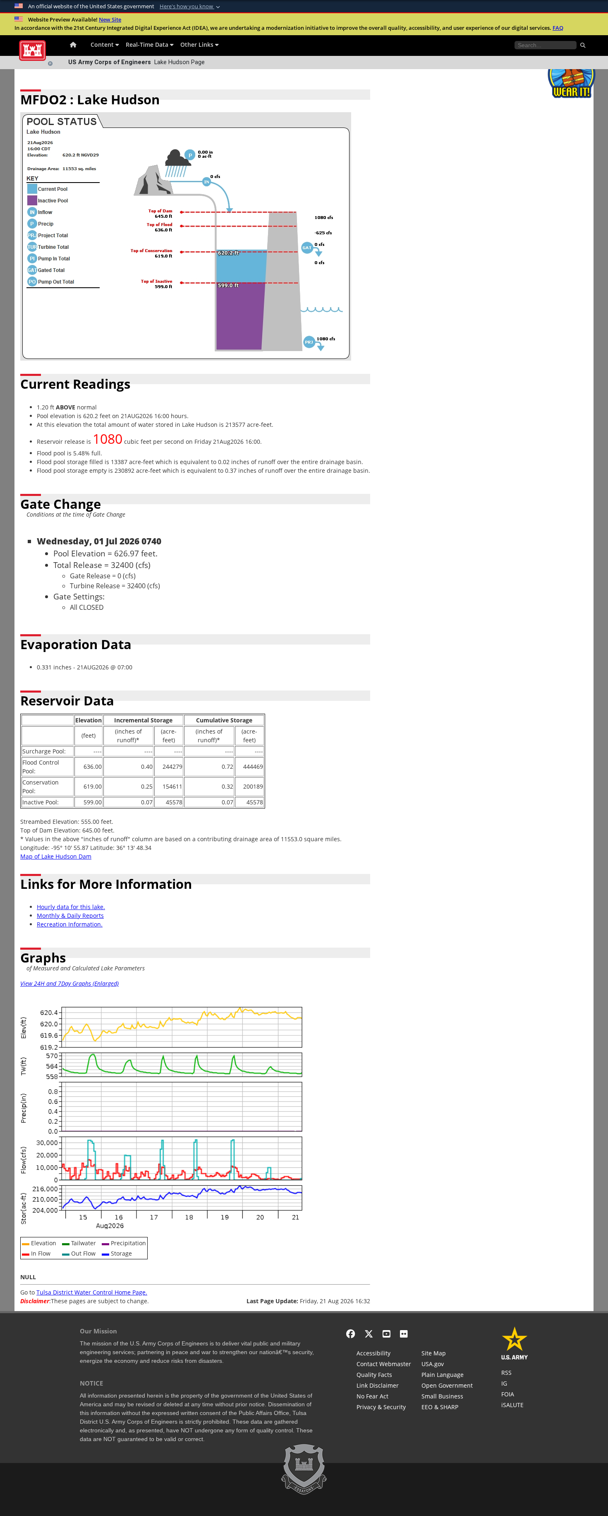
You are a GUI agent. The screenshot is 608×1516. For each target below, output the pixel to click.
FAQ (558, 27)
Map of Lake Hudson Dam (55, 856)
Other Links (197, 44)
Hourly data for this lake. (71, 907)
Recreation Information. (70, 924)
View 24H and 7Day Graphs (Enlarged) (69, 983)
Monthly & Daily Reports (70, 915)
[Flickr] (404, 1334)
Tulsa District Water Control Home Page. (91, 1292)
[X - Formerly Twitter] (368, 1334)
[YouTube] (386, 1334)
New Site (110, 19)
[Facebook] (350, 1334)
